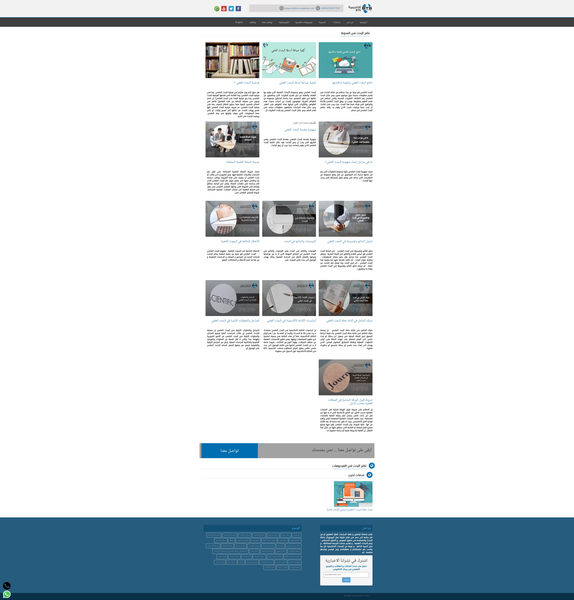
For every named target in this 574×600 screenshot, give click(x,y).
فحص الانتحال (269, 567)
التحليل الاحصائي (242, 540)
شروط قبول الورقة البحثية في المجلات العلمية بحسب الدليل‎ (350, 401)
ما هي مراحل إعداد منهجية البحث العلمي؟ (349, 162)
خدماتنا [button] (337, 22)
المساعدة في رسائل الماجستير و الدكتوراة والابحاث (230, 551)
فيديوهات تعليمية (304, 22)
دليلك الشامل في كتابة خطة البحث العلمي (349, 320)
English (239, 22)
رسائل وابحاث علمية (274, 556)
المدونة (322, 22)
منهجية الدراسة (295, 562)
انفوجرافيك (283, 22)
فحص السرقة (282, 567)
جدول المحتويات (266, 562)
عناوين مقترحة (281, 562)
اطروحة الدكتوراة (214, 535)
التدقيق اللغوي (295, 540)
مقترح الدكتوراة (254, 545)
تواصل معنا (267, 22)
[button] (229, 450)
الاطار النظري (281, 551)
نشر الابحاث (247, 556)
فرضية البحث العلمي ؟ (246, 82)
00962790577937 (331, 8)
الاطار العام (254, 551)
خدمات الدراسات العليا (292, 556)
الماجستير (296, 535)
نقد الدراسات (220, 562)
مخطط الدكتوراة (294, 551)
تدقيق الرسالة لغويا (269, 540)
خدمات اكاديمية (259, 556)
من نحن (350, 22)
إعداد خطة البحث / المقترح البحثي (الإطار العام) (350, 510)
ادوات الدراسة (234, 556)
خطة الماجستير (221, 540)
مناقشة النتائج (295, 567)
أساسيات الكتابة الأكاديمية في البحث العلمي (291, 320)
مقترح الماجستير (268, 545)
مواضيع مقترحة (252, 562)
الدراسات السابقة (267, 551)
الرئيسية (363, 22)
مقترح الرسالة (240, 545)
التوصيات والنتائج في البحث (300, 241)
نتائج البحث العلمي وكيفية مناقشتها (352, 82)
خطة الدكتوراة (227, 545)
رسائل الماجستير (259, 535)
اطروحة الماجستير (230, 535)
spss (231, 540)
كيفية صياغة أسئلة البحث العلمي (297, 82)
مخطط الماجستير (213, 545)
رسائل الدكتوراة (245, 535)
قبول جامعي (222, 556)
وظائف (252, 22)
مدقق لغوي (255, 540)
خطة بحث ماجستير (293, 545)
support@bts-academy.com (299, 8)
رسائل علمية (286, 535)
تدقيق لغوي (283, 540)
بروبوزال (280, 545)
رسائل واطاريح (273, 535)
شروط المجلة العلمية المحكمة (242, 162)
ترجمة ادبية (231, 562)
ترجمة (241, 562)
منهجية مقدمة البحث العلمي (300, 129)
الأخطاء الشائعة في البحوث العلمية (240, 241)
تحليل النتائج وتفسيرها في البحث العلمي (350, 241)
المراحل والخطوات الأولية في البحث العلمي (235, 320)
